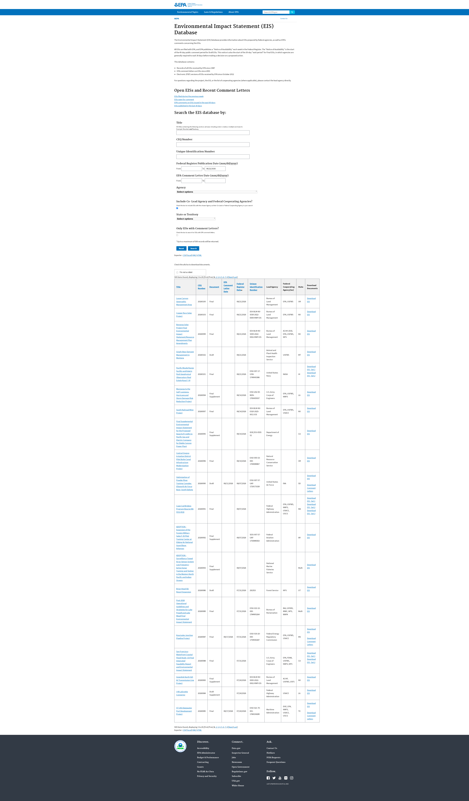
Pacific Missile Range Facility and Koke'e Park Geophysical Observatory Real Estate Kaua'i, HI (185, 374)
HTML (199, 255)
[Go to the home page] (180, 5)
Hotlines (271, 753)
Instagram (291, 778)
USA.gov (236, 781)
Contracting (203, 762)
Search (292, 12)
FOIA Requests (273, 758)
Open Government (241, 767)
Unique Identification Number (256, 286)
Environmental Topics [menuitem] (187, 12)
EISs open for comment (184, 99)
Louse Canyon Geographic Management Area (184, 301)
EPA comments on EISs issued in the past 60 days (194, 102)
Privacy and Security (207, 776)
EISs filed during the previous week (188, 96)
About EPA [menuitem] (234, 12)
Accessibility (203, 748)
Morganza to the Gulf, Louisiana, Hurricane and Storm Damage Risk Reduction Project (184, 395)
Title (178, 287)
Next (231, 277)
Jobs (234, 758)
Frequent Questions (276, 762)
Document (214, 287)
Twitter (274, 778)
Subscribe (236, 776)
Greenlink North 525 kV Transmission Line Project (185, 680)
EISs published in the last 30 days (188, 105)
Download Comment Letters (311, 488)
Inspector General (240, 753)
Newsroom (237, 762)
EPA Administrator (206, 753)
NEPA (176, 18)
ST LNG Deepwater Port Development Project (184, 711)
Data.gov (236, 748)
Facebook (268, 778)
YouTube (280, 778)
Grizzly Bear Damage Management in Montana (185, 354)
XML (194, 255)
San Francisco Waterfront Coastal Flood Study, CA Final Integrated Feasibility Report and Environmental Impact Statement (185, 660)
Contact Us (283, 18)
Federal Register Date (241, 286)
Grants (200, 767)
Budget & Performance (208, 758)
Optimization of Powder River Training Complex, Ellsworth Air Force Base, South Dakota (184, 483)
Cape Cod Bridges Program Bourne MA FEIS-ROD (184, 509)
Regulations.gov (239, 772)
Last (235, 277)
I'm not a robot (186, 272)
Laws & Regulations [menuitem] (213, 12)
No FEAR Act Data (205, 772)
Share (292, 18)
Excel (189, 255)
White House (238, 786)
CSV (184, 255)
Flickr (285, 778)
